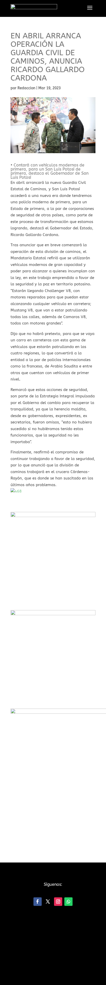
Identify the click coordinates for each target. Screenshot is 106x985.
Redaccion (26, 88)
